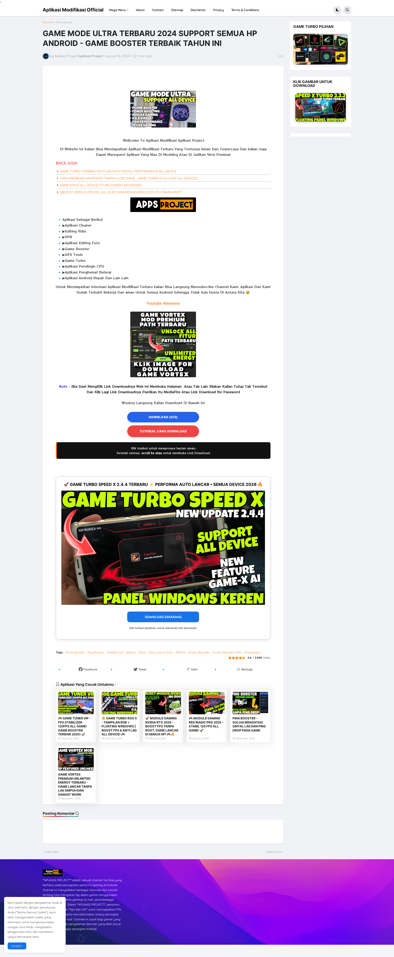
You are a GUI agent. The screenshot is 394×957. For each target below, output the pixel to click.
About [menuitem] (140, 10)
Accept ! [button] (17, 946)
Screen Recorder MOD (227, 652)
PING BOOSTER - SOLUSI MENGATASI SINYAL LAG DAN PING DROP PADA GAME (249, 724)
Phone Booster (64, 22)
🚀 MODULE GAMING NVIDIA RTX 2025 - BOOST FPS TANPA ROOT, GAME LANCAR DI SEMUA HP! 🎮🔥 (161, 726)
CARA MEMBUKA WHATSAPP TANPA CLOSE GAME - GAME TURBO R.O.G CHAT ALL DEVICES (128, 178)
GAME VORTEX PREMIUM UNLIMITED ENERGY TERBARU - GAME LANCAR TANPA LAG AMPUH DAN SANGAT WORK (75, 784)
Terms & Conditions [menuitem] (245, 10)
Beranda (48, 22)
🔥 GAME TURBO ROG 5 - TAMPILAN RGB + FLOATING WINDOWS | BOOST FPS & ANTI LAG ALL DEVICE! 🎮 (119, 726)
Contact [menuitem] (158, 10)
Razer (142, 652)
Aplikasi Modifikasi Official (73, 10)
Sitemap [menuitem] (177, 10)
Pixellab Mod (115, 652)
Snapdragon (252, 652)
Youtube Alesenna (163, 303)
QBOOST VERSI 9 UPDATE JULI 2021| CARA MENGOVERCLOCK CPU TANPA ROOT (121, 192)
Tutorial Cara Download (163, 431)
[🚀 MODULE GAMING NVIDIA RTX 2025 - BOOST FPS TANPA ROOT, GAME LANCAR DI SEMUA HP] (163, 703)
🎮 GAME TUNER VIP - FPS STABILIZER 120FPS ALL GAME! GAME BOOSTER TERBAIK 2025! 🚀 (74, 726)
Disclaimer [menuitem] (198, 10)
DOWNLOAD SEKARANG (163, 617)
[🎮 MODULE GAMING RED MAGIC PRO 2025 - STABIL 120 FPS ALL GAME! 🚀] (206, 703)
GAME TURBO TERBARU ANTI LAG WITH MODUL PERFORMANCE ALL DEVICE (118, 171)
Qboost (131, 652)
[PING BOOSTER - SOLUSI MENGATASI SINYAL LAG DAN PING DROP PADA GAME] (250, 703)
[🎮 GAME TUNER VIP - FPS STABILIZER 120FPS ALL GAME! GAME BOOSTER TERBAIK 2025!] (76, 703)
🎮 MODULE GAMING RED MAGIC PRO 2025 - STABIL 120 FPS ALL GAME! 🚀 (206, 724)
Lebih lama (274, 852)
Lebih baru (52, 852)
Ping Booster (95, 652)
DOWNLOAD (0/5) (163, 417)
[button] (337, 10)
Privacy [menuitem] (218, 10)
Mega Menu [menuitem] (117, 10)
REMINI (180, 652)
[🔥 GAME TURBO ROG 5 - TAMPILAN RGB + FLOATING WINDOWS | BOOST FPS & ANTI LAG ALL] (119, 703)
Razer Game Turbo (161, 652)
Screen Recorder (199, 652)
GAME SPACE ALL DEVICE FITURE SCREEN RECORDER (100, 185)
